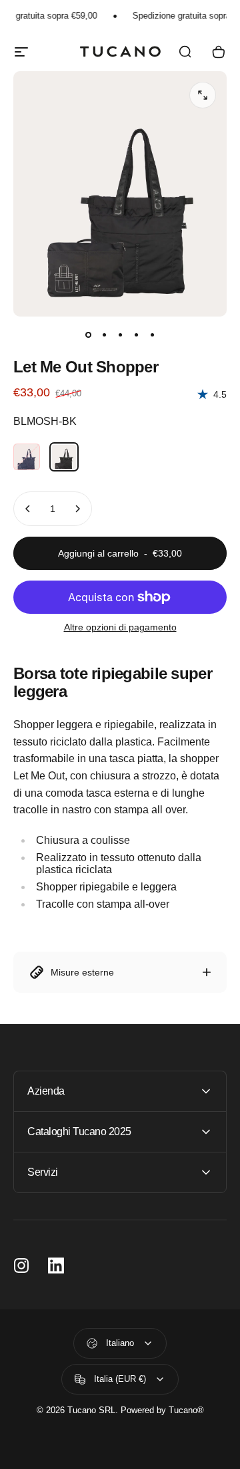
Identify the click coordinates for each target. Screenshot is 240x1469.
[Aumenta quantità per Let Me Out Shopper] (77, 508)
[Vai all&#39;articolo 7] (120, 335)
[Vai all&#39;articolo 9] (152, 335)
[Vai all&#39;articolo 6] (104, 335)
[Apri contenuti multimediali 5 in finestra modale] (202, 95)
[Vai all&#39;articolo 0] (88, 335)
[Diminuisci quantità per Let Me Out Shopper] (28, 508)
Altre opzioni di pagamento (120, 627)
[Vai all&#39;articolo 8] (136, 335)
